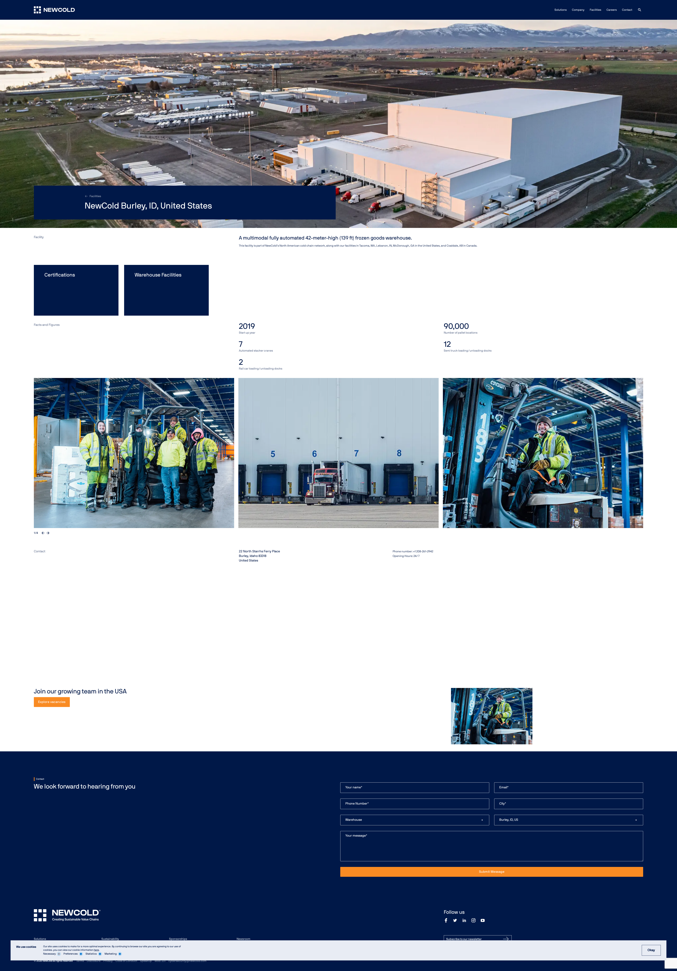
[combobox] (414, 820)
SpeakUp (146, 961)
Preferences (70, 954)
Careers (611, 9)
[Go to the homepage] (54, 10)
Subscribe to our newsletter (464, 939)
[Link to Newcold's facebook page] (446, 920)
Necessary (49, 954)
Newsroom (243, 939)
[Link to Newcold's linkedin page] (464, 920)
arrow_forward (48, 533)
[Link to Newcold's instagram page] (473, 920)
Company (578, 9)
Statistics (91, 954)
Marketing (111, 954)
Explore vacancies (52, 702)
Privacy (108, 961)
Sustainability (110, 939)
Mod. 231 (160, 961)
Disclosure (93, 961)
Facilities (595, 9)
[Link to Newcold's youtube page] (483, 920)
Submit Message (491, 871)
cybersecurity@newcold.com (187, 961)
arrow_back (43, 533)
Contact (627, 9)
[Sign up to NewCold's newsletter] (506, 939)
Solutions (560, 9)
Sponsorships (178, 939)
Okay (651, 950)
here (96, 950)
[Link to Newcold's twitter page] (455, 920)
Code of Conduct (126, 961)
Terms (80, 961)
